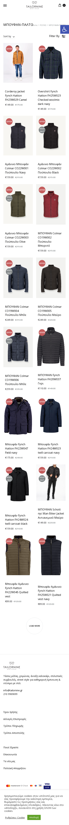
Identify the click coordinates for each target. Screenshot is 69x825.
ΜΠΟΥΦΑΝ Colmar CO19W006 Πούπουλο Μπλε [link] (17, 380)
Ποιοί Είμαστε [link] (10, 747)
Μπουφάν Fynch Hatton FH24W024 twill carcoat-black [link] (16, 520)
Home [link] (35, 25)
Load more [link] (34, 626)
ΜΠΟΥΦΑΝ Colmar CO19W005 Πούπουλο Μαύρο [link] (50, 311)
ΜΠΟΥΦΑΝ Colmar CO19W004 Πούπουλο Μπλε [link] (17, 311)
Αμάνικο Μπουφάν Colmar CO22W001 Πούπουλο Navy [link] (17, 168)
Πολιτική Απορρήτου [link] (14, 768)
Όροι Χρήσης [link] (10, 712)
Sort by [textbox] (7, 36)
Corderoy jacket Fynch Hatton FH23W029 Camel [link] (16, 96)
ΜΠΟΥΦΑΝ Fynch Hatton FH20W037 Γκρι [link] (49, 379)
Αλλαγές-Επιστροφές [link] (14, 719)
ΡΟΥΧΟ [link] (43, 25)
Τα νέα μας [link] (9, 761)
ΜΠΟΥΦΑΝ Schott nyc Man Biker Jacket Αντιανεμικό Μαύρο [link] (51, 514)
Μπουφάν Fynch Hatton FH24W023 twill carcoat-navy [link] (49, 448)
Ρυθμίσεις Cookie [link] (15, 817)
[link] (64, 29)
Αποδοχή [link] (34, 817)
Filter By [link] (54, 36)
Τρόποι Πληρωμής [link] (13, 725)
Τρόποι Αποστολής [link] (13, 732)
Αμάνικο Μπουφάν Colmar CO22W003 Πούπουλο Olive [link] (17, 237)
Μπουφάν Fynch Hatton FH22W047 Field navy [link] (16, 448)
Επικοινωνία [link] (10, 754)
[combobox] (9, 36)
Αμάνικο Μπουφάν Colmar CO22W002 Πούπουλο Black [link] (49, 168)
